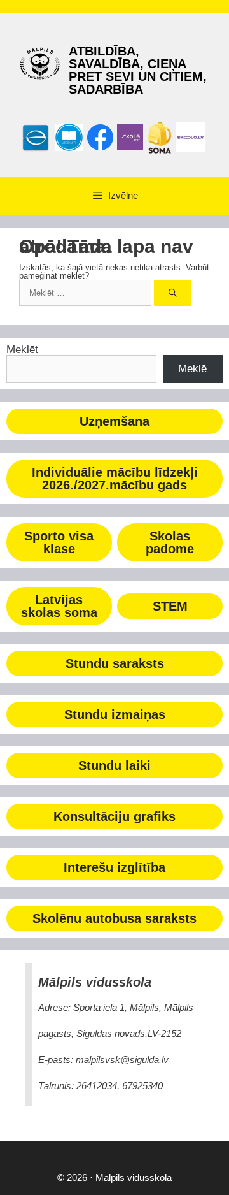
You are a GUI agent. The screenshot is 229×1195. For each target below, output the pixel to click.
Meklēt (22, 350)
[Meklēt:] (86, 293)
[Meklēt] (172, 293)
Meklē (192, 369)
